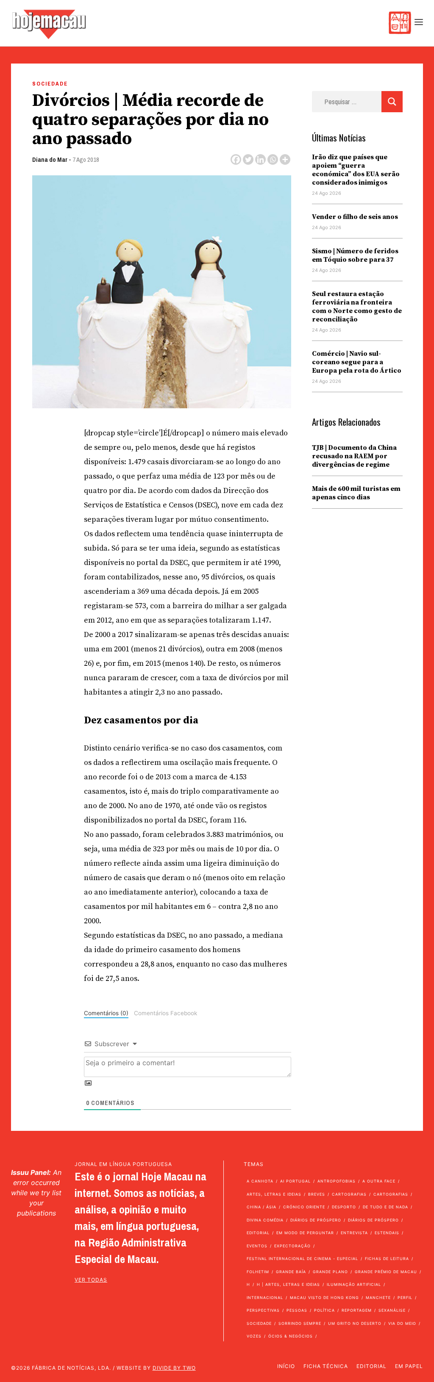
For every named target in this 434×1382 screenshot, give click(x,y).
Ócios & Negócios (290, 1336)
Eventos (257, 1246)
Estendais (387, 1232)
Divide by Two (174, 1368)
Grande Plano (330, 1271)
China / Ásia (261, 1207)
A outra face (378, 1181)
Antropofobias (336, 1181)
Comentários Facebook (165, 1013)
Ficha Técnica (325, 1366)
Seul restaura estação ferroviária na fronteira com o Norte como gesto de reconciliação (357, 307)
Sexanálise (392, 1310)
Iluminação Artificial (354, 1284)
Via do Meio (402, 1323)
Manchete (378, 1297)
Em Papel (409, 1366)
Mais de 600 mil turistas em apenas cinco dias (356, 493)
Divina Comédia (265, 1220)
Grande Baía (291, 1271)
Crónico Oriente (304, 1207)
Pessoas (297, 1310)
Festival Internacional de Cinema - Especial (302, 1258)
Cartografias (349, 1194)
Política (324, 1310)
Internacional (265, 1297)
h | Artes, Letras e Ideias (288, 1284)
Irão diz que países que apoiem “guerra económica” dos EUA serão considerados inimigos (356, 170)
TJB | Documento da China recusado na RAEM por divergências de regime (354, 456)
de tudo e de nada (385, 1207)
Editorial (258, 1232)
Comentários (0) (106, 1013)
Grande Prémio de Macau (386, 1271)
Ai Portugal (295, 1181)
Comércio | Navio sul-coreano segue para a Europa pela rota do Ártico (356, 362)
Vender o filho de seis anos (355, 217)
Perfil (405, 1297)
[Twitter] (248, 159)
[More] (285, 159)
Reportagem (357, 1310)
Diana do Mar (49, 159)
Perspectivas (263, 1310)
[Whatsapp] (272, 159)
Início (286, 1366)
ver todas (91, 1280)
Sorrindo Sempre (299, 1323)
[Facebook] (236, 159)
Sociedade (50, 83)
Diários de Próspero (315, 1220)
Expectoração (292, 1246)
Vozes (254, 1336)
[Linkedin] (260, 159)
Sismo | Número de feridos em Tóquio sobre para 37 (355, 255)
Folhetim (258, 1271)
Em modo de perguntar (305, 1232)
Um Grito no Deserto (354, 1323)
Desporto (344, 1207)
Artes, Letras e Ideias (274, 1194)
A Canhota (260, 1181)
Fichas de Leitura (387, 1258)
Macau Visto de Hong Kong (324, 1297)
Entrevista (354, 1232)
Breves (316, 1194)
